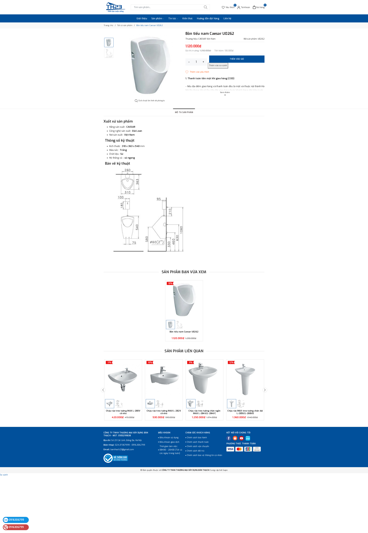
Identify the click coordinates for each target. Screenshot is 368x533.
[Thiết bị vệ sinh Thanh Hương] (115, 7)
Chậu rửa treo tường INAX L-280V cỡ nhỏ (123, 412)
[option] (150, 65)
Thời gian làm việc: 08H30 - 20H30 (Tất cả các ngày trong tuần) (171, 450)
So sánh (4, 474)
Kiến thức (187, 18)
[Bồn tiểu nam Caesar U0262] (184, 299)
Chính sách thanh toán (198, 442)
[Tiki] (248, 438)
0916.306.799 (138, 445)
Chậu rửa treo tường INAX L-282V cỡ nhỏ (164, 412)
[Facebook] (228, 438)
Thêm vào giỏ (237, 59)
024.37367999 (122, 445)
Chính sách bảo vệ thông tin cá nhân (204, 455)
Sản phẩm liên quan (184, 351)
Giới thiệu (142, 18)
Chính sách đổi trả (195, 450)
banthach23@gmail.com (122, 449)
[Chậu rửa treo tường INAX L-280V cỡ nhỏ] (123, 378)
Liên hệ (227, 18)
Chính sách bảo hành (197, 437)
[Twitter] (235, 438)
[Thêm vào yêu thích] (197, 72)
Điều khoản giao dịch (169, 442)
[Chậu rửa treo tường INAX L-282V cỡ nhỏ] (164, 378)
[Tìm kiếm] (205, 7)
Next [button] (265, 390)
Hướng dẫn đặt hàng (208, 18)
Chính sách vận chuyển (198, 446)
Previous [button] (103, 390)
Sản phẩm (157, 18)
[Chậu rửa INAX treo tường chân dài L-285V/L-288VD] (245, 378)
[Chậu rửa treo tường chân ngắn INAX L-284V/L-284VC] (204, 378)
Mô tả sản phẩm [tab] (184, 112)
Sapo (225, 470)
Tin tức (172, 18)
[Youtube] (241, 438)
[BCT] (115, 458)
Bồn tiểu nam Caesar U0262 (184, 332)
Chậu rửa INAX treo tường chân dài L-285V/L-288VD (245, 412)
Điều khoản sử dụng (169, 437)
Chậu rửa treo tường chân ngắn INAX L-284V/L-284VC (204, 412)
